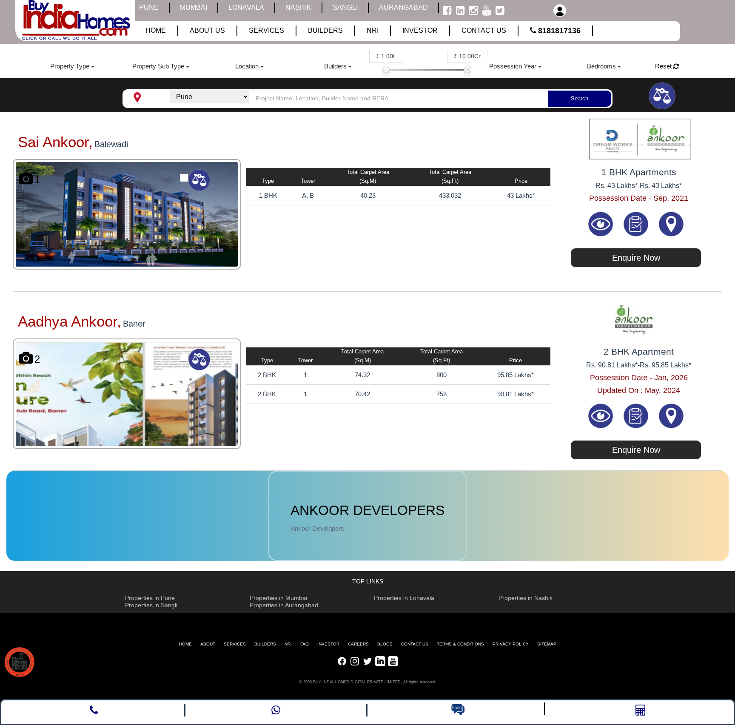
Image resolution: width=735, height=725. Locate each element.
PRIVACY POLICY (511, 644)
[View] (601, 223)
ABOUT (207, 644)
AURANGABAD (403, 7)
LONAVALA (246, 7)
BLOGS (385, 644)
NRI (288, 644)
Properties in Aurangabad (284, 605)
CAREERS (358, 644)
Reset (664, 66)
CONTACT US (414, 644)
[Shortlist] (637, 223)
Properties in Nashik (526, 597)
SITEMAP (546, 644)
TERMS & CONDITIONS (460, 644)
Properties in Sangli (151, 605)
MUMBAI (193, 7)
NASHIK (298, 7)
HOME (185, 644)
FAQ (304, 644)
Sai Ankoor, (55, 142)
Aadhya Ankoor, (69, 321)
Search (579, 98)
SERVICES (235, 644)
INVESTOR (328, 644)
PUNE (149, 7)
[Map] (671, 223)
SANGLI (345, 7)
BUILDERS (265, 644)
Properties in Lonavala (404, 597)
